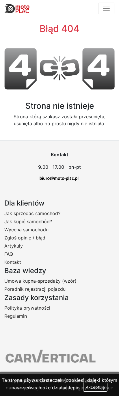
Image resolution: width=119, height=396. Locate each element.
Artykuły (13, 246)
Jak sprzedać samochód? (32, 213)
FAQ (8, 254)
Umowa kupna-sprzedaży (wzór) (40, 281)
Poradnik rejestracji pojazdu (35, 289)
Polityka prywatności (27, 308)
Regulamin (15, 316)
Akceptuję (95, 387)
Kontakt (12, 262)
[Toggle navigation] (106, 8)
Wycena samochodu (26, 229)
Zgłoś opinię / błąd (24, 238)
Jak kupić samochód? (28, 221)
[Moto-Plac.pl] (17, 8)
